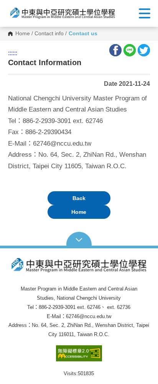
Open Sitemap (79, 239)
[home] (63, 13)
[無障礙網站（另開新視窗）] (79, 357)
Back (79, 198)
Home (22, 33)
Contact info (49, 33)
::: (10, 53)
